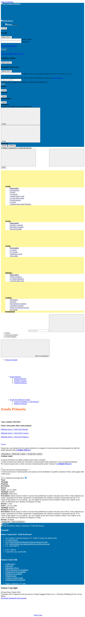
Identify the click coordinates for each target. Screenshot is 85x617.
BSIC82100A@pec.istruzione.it (29, 544)
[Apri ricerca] (66, 157)
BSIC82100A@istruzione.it (28, 542)
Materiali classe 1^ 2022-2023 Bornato (14, 429)
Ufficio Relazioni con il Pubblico (16, 570)
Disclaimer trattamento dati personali (13, 598)
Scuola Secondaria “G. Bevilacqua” (26, 402)
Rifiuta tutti (18, 454)
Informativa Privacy (12, 568)
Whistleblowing (10, 576)
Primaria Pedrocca (20, 383)
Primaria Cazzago (20, 381)
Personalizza (6, 454)
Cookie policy (10, 564)
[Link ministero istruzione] (10, 4)
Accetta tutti (35, 454)
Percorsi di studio (11, 335)
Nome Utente (26, 39)
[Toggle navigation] (18, 157)
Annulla (4, 146)
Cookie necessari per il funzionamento (14, 470)
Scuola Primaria (15, 377)
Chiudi (4, 90)
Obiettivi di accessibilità (13, 574)
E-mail (24, 74)
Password (25, 42)
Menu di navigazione (42, 356)
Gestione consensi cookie (14, 578)
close (3, 167)
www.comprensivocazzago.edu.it (13, 478)
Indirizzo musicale (20, 404)
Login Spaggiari (58, 78)
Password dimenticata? (9, 46)
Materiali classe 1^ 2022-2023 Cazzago (14, 433)
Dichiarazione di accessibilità (15, 572)
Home (7, 333)
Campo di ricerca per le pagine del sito (14, 331)
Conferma (12, 146)
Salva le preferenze (18, 522)
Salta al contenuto (7, 2)
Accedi (4, 28)
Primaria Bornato (20, 379)
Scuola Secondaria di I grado (20, 400)
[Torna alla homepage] (42, 148)
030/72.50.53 (13, 540)
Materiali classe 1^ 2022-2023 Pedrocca (15, 437)
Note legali (9, 566)
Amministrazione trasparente (15, 580)
